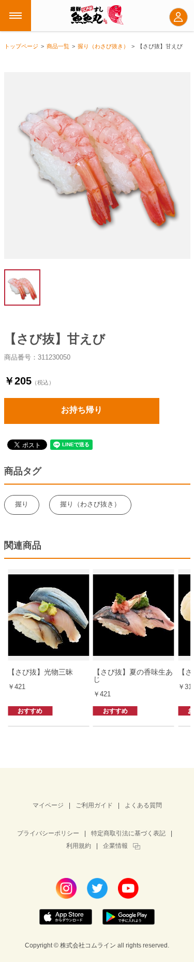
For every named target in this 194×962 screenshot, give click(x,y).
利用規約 (78, 845)
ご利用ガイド (94, 805)
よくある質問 (143, 805)
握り (21, 504)
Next (180, 642)
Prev (14, 642)
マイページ (48, 805)
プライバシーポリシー (48, 833)
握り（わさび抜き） (90, 504)
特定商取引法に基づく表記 (128, 833)
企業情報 (115, 845)
